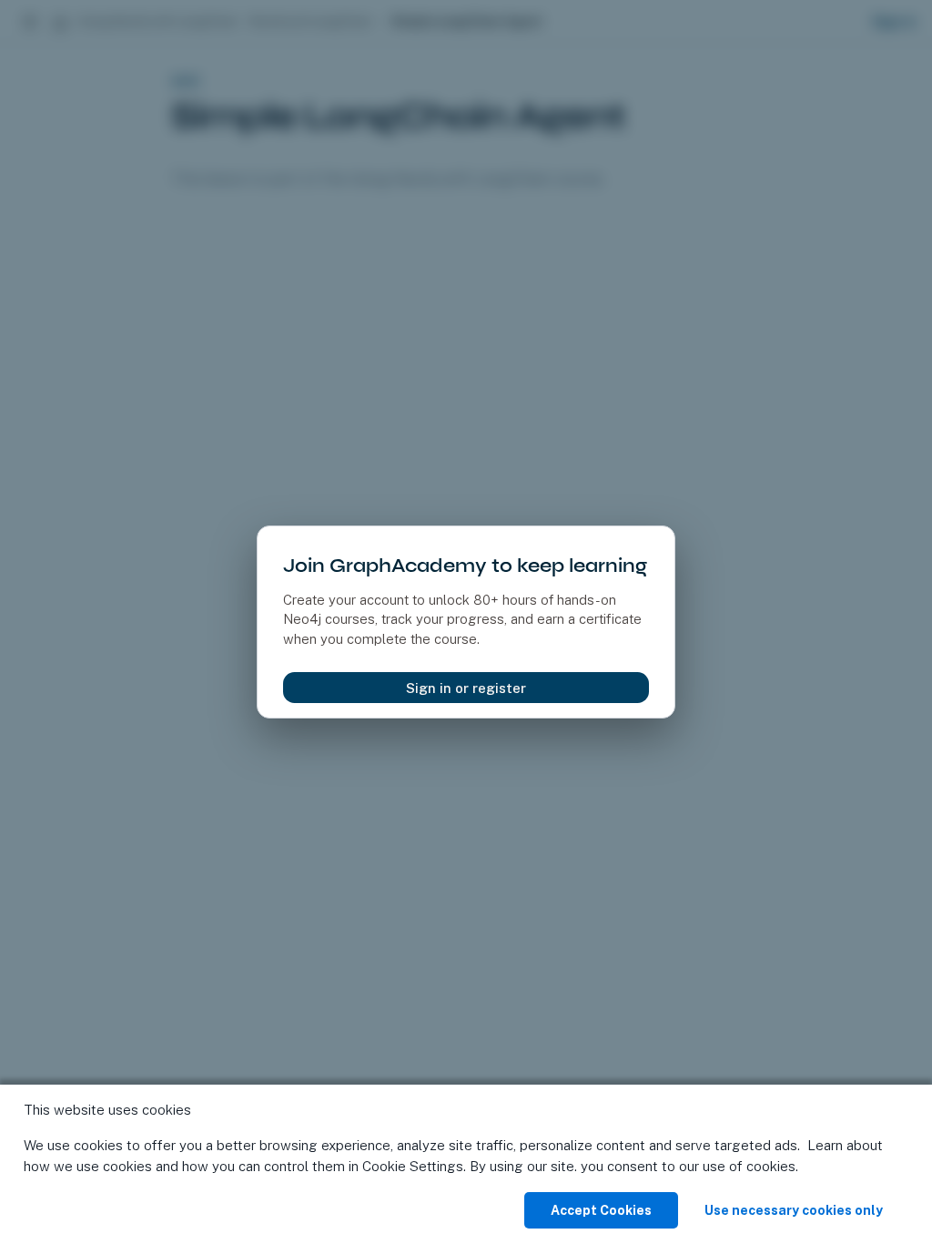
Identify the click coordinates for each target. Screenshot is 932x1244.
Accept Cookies (601, 1210)
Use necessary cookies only (793, 1210)
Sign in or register (466, 688)
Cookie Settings (412, 1166)
